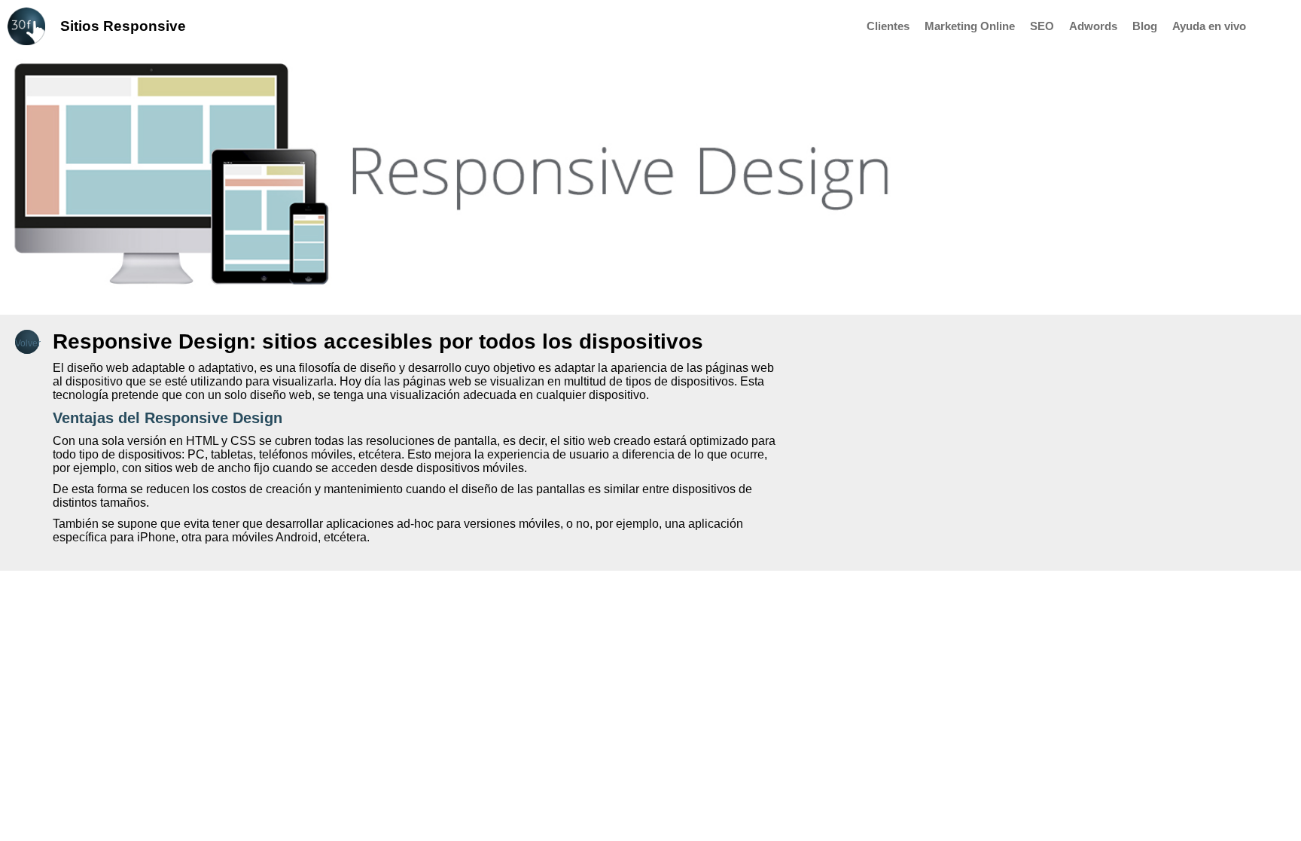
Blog (1144, 26)
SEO (1042, 26)
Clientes (888, 26)
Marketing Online (970, 26)
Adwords (1093, 26)
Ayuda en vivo (1209, 26)
